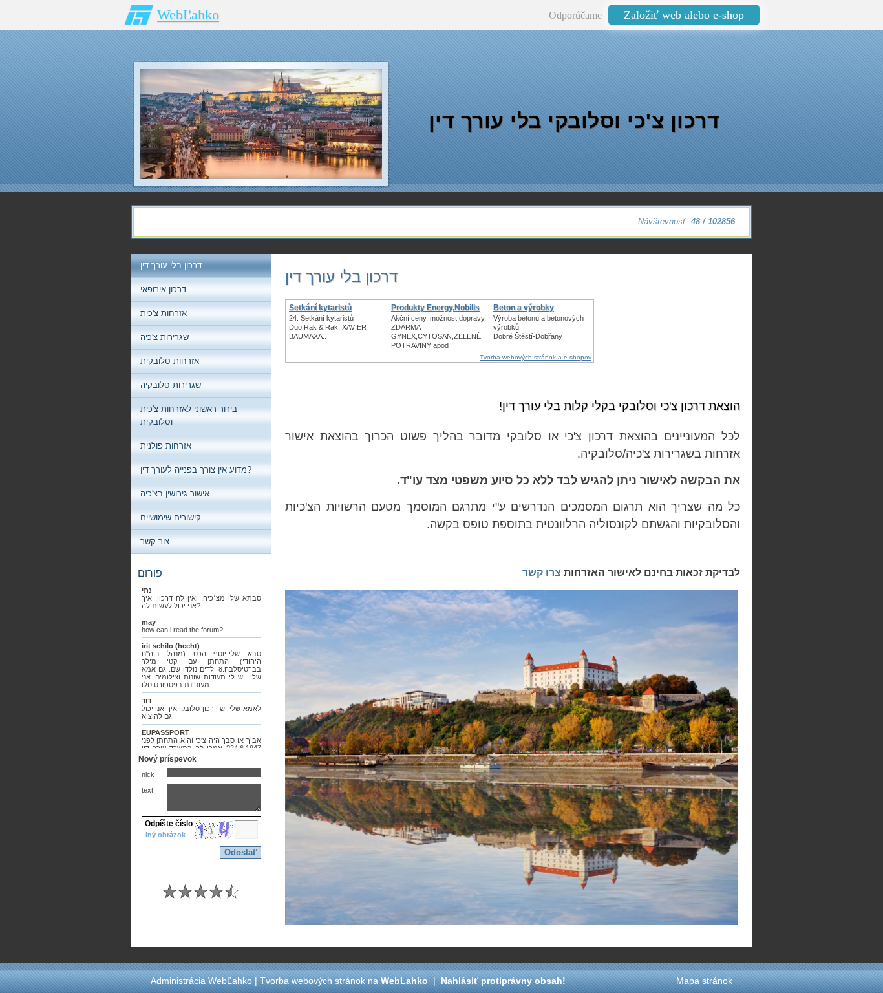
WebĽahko (188, 14)
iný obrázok (165, 834)
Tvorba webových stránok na (344, 981)
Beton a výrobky (523, 307)
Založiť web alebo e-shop (684, 14)
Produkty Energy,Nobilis (435, 307)
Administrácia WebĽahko (201, 981)
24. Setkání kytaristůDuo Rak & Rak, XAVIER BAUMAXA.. (328, 327)
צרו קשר (541, 572)
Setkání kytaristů (320, 307)
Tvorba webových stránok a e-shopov (535, 357)
